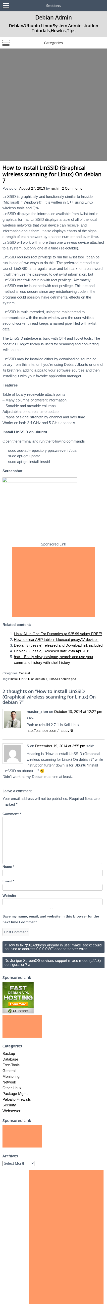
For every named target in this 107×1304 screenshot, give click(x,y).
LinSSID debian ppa (62, 679)
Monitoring (10, 1076)
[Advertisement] (53, 104)
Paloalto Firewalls (16, 1099)
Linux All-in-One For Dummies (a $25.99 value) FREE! (58, 634)
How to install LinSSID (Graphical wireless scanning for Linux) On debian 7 (52, 174)
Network (9, 1082)
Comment (11, 814)
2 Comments (72, 188)
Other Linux (11, 1088)
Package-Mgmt (15, 1093)
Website (9, 896)
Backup (8, 1053)
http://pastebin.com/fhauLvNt (50, 730)
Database (10, 1059)
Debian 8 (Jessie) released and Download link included (58, 645)
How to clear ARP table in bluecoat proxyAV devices (56, 639)
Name (8, 867)
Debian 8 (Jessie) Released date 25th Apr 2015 (52, 651)
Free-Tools (11, 1065)
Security (9, 1105)
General (24, 673)
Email (8, 881)
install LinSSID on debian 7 (28, 679)
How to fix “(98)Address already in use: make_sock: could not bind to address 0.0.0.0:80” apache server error (53, 947)
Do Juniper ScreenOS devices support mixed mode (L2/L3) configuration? (52, 962)
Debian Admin (53, 17)
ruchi (54, 188)
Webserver (11, 1111)
